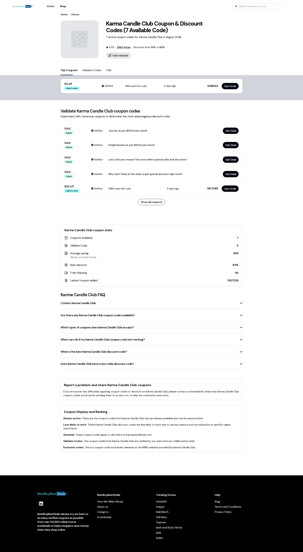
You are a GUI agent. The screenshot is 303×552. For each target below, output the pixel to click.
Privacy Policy (223, 512)
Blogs (63, 6)
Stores (75, 14)
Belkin (159, 538)
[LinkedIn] (41, 503)
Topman (161, 522)
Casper (160, 506)
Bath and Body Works (169, 527)
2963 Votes (124, 47)
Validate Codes (91, 70)
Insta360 (161, 501)
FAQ (108, 70)
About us (102, 506)
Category (103, 512)
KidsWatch (162, 512)
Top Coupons (69, 70)
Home (64, 14)
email (125, 395)
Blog (217, 501)
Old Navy (161, 517)
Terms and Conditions (228, 506)
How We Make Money (110, 501)
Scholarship (104, 517)
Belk (158, 532)
